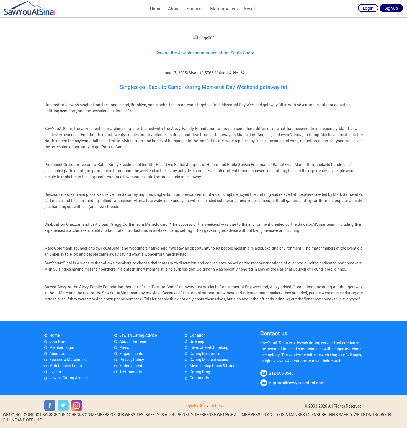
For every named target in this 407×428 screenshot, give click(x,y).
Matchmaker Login (65, 365)
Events (250, 9)
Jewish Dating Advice (138, 335)
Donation (198, 335)
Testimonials (130, 371)
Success (195, 9)
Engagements (131, 353)
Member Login (61, 347)
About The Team (133, 341)
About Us (57, 353)
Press (124, 347)
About (174, 9)
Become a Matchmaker (69, 359)
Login (368, 8)
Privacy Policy (131, 359)
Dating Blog (200, 371)
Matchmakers (224, 9)
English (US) (194, 405)
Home (155, 9)
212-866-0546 (281, 373)
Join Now (57, 341)
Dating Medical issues (209, 359)
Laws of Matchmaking (209, 347)
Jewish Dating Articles (68, 377)
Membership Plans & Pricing (214, 365)
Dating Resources (205, 353)
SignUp (391, 8)
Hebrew (217, 405)
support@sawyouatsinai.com (296, 382)
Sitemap (197, 341)
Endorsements (131, 365)
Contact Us (199, 377)
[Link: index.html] (29, 8)
